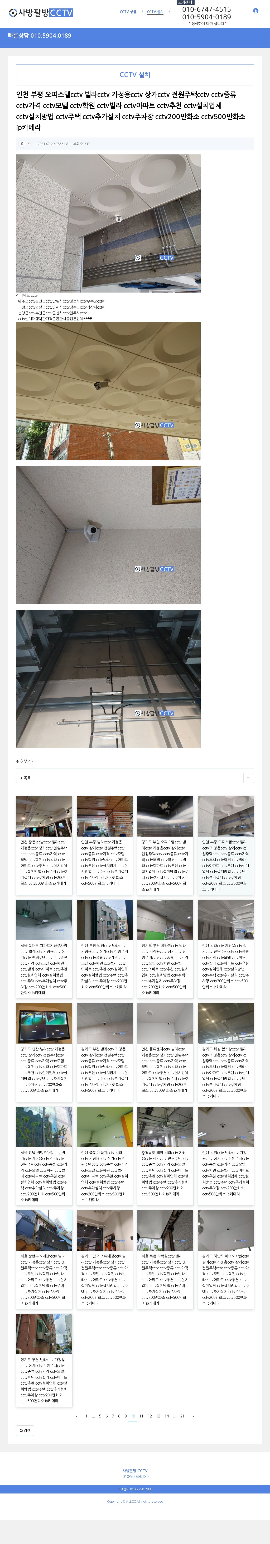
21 (182, 1416)
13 (158, 1416)
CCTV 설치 (135, 75)
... (93, 1416)
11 (141, 1416)
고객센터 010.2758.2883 (135, 1489)
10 (133, 1416)
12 (150, 1416)
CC (30, 143)
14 (167, 1416)
